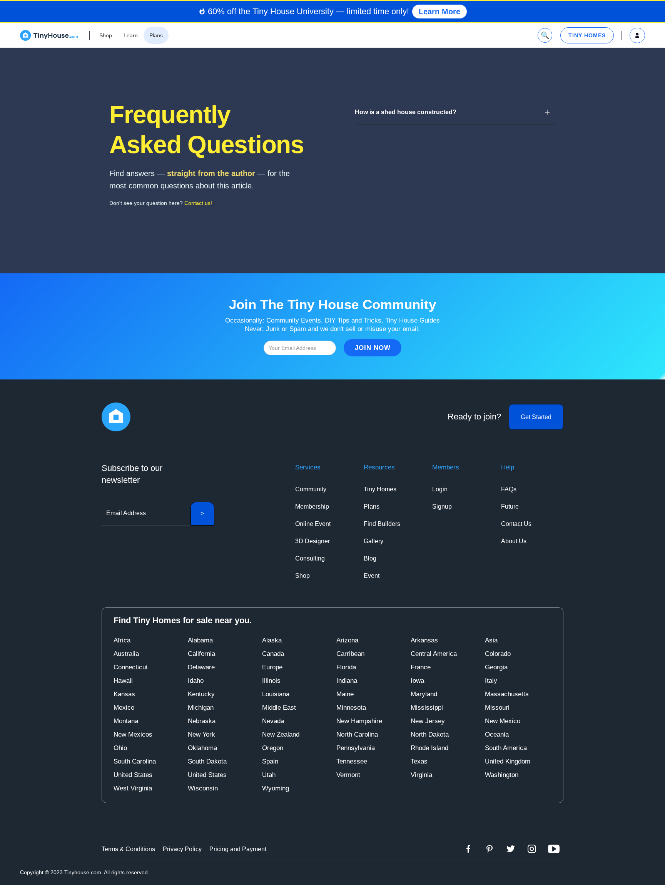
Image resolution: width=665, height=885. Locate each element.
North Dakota (430, 734)
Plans (371, 506)
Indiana (346, 680)
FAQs (508, 489)
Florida (346, 667)
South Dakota (207, 761)
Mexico (124, 707)
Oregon (272, 748)
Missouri (497, 707)
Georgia (496, 667)
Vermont (348, 775)
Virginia (421, 775)
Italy (491, 680)
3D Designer (312, 541)
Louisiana (275, 694)
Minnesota (351, 707)
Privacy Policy (182, 849)
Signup (442, 506)
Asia (491, 640)
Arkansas (424, 640)
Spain (270, 761)
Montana (126, 721)
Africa (122, 640)
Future (510, 506)
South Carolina (135, 761)
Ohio (120, 748)
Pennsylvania (355, 748)
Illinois (271, 680)
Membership (312, 506)
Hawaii (123, 680)
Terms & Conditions (128, 849)
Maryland (424, 694)
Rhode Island (429, 748)
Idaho (196, 680)
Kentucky (201, 694)
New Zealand (280, 734)
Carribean (350, 653)
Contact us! (198, 203)
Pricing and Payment (237, 849)
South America (506, 748)
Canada (273, 653)
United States (133, 775)
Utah (269, 775)
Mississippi (427, 707)
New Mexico (502, 721)
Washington (501, 775)
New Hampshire (359, 721)
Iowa (417, 680)
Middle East (279, 707)
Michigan (201, 707)
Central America (434, 653)
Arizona (347, 640)
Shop (302, 575)
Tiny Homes (380, 489)
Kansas (124, 694)
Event (371, 575)
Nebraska (202, 721)
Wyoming (275, 788)
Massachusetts (507, 694)
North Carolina (357, 734)
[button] (455, 112)
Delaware (201, 667)
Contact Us (516, 524)
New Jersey (428, 721)
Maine (345, 694)
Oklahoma (202, 748)
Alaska (272, 640)
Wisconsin (203, 788)
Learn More (439, 11)
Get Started (536, 417)
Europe (272, 667)
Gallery (373, 541)
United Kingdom (507, 761)
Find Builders (382, 524)
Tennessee (351, 761)
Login (440, 489)
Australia (126, 653)
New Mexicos (133, 734)
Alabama (200, 640)
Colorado (498, 653)
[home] (49, 35)
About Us (513, 541)
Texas (419, 761)
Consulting (310, 558)
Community (310, 489)
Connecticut (131, 667)
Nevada (273, 721)
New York (201, 734)
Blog (370, 558)
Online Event (313, 524)
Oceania (497, 734)
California (201, 653)
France (421, 667)
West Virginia (133, 788)
